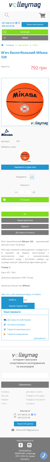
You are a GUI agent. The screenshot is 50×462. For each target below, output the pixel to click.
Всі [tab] (25, 214)
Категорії (25, 32)
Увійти (12, 299)
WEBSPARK (20, 453)
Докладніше (40, 338)
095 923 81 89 (8, 26)
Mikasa (26, 285)
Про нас (5, 395)
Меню (25, 38)
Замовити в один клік (25, 167)
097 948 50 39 (8, 23)
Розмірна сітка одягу (35, 395)
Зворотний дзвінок (34, 24)
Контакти (30, 403)
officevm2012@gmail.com (27, 430)
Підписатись (25, 384)
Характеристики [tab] (25, 220)
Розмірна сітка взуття (35, 399)
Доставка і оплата (34, 391)
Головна (10, 45)
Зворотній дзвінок (25, 424)
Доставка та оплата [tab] (25, 232)
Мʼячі (35, 45)
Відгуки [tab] (25, 226)
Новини (4, 399)
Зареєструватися (18, 305)
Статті (3, 403)
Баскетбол (23, 45)
